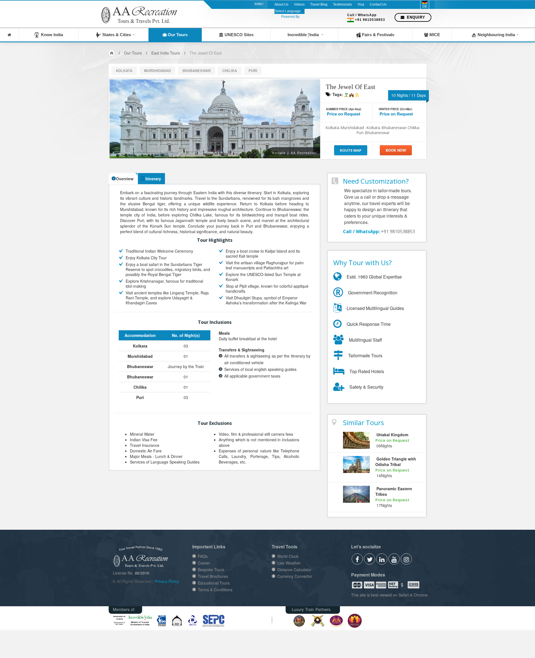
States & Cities (116, 34)
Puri (253, 70)
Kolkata (124, 70)
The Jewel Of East (205, 53)
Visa (361, 4)
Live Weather (289, 563)
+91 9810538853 (370, 20)
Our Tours (177, 34)
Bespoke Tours (211, 569)
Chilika (229, 70)
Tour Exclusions (215, 423)
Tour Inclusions (215, 322)
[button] (125, 118)
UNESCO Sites (238, 34)
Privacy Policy (167, 581)
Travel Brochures (213, 576)
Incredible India (304, 34)
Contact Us (378, 4)
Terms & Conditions (215, 589)
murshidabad (157, 70)
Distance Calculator (294, 569)
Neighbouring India (495, 34)
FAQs (203, 556)
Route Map (350, 150)
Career (204, 563)
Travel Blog (318, 4)
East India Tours (165, 53)
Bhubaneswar (197, 70)
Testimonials (342, 4)
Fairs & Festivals (377, 34)
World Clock (287, 556)
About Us (281, 4)
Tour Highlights (214, 240)
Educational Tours (214, 583)
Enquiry (415, 17)
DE (424, 6)
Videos (299, 4)
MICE (434, 34)
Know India (51, 34)
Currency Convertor (294, 576)
